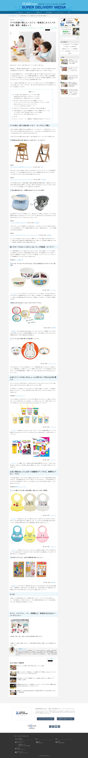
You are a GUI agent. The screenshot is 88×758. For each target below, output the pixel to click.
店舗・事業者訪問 (49, 12)
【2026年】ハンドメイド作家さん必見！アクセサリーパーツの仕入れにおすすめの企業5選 (73, 61)
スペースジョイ (51, 363)
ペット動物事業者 (74, 48)
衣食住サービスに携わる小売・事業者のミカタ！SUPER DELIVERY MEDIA (44, 5)
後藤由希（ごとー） (23, 648)
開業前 (70, 53)
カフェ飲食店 (65, 46)
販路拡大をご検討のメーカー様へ (65, 718)
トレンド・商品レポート (19, 12)
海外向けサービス (25, 745)
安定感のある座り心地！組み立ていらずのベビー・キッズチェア (27, 96)
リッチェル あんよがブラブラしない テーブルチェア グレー (24, 235)
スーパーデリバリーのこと (59, 12)
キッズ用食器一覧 (19, 259)
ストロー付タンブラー (20, 395)
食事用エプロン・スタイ (20, 486)
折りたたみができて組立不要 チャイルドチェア (21, 167)
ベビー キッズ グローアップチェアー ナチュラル (21, 179)
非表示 (32, 91)
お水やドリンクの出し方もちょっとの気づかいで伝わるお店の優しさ (29, 108)
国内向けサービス (22, 744)
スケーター (52, 290)
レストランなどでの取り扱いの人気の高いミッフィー (24, 105)
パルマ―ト (52, 546)
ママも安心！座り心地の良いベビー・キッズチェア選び (26, 94)
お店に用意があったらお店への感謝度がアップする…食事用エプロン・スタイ (31, 110)
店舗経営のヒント (39, 12)
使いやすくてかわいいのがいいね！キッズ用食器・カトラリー (27, 100)
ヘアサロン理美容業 (74, 44)
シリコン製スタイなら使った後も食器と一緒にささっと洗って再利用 (28, 112)
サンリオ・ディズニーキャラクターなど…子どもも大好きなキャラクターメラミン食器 (31, 102)
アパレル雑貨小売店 (65, 44)
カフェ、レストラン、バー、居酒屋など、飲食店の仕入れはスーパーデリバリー (31, 118)
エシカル (62, 51)
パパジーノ (52, 459)
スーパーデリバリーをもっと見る (45, 718)
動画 (69, 12)
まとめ (14, 116)
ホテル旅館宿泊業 (72, 46)
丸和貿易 (53, 327)
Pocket (51, 29)
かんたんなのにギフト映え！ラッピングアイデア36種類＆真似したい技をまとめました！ (73, 77)
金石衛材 (37, 222)
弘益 (42, 167)
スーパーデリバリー (75, 51)
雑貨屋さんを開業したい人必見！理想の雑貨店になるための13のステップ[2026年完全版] (73, 84)
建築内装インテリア (66, 48)
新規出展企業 (67, 51)
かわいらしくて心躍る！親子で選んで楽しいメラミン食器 (30, 665)
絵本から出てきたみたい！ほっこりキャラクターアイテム (25, 104)
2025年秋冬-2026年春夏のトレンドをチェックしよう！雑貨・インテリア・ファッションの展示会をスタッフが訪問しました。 (73, 92)
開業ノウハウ (29, 12)
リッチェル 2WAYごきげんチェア (18, 222)
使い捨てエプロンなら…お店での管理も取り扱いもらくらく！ (26, 114)
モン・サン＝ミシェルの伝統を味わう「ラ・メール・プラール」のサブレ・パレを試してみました (73, 69)
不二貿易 (43, 179)
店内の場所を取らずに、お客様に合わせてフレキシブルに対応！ (27, 98)
